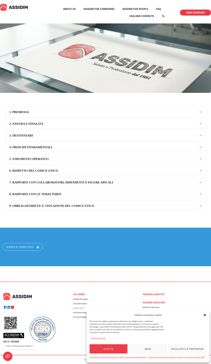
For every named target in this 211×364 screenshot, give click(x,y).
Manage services (98, 338)
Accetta (108, 348)
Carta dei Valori (80, 303)
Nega (148, 348)
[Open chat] (7, 356)
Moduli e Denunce (151, 307)
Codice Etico (78, 308)
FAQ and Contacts (141, 16)
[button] (204, 314)
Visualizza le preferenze (187, 348)
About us (69, 9)
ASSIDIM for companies (99, 9)
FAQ (158, 9)
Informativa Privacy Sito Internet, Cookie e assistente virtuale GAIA (118, 357)
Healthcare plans (80, 299)
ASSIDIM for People (135, 9)
